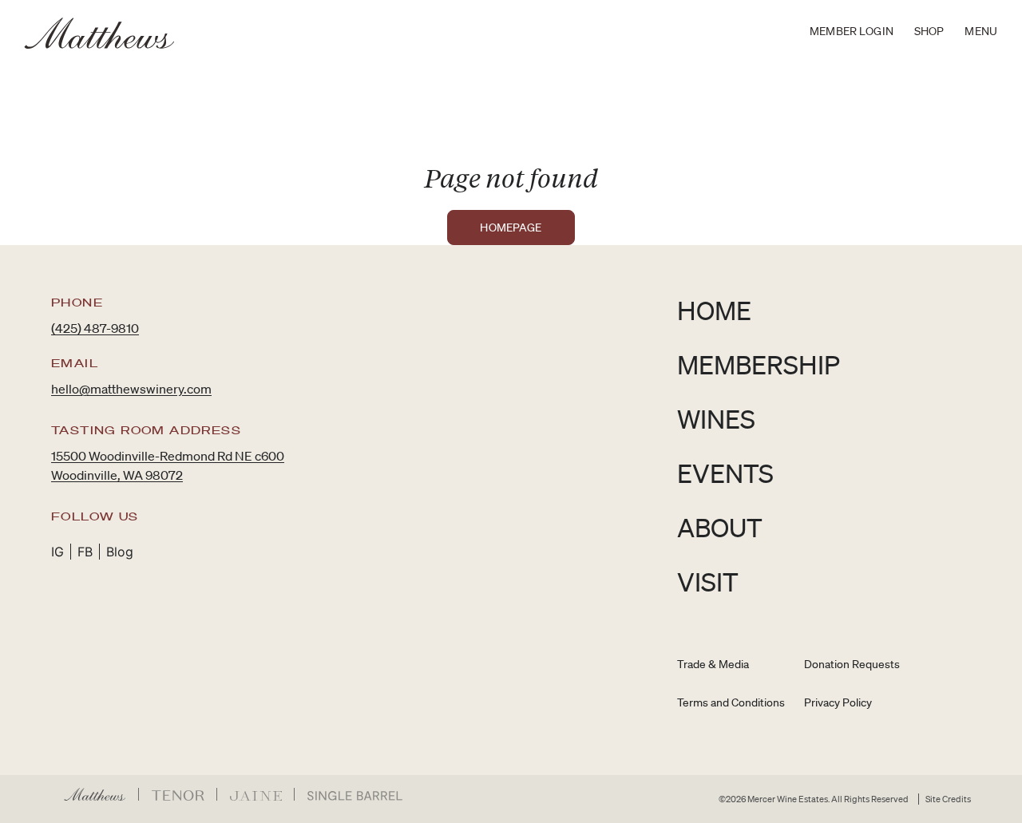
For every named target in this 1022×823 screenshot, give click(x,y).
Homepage (510, 227)
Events (725, 473)
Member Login (851, 31)
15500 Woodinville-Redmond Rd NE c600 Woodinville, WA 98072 (167, 465)
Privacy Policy (838, 702)
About (720, 527)
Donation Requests (852, 664)
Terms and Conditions (731, 702)
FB (85, 552)
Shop (929, 31)
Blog (119, 552)
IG (57, 552)
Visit (708, 581)
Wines (716, 418)
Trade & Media (713, 664)
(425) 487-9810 (95, 328)
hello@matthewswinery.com (131, 389)
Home (714, 310)
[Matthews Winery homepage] (100, 33)
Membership (758, 364)
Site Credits (948, 799)
